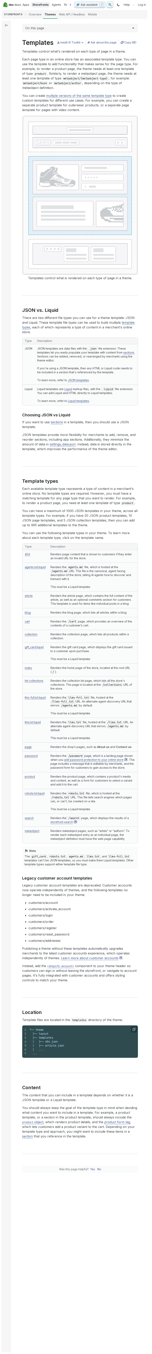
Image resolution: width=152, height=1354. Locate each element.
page (28, 747)
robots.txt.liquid (35, 793)
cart (27, 621)
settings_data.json (63, 444)
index (28, 667)
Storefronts (40, 4)
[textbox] (82, 1041)
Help (127, 4)
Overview (35, 14)
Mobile (92, 14)
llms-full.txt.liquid (35, 697)
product (30, 776)
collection (31, 634)
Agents (56, 4)
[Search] (110, 4)
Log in (142, 4)
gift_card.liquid (34, 647)
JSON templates (78, 380)
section (27, 1136)
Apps (26, 4)
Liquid (68, 389)
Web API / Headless (72, 14)
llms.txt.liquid (33, 722)
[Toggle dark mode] (119, 4)
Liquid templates (78, 401)
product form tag (117, 1122)
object (32, 1122)
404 (27, 554)
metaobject (32, 831)
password (31, 755)
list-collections (34, 680)
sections (128, 352)
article (29, 595)
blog (28, 612)
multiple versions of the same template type (79, 96)
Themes (50, 14)
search (29, 818)
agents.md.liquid (35, 567)
